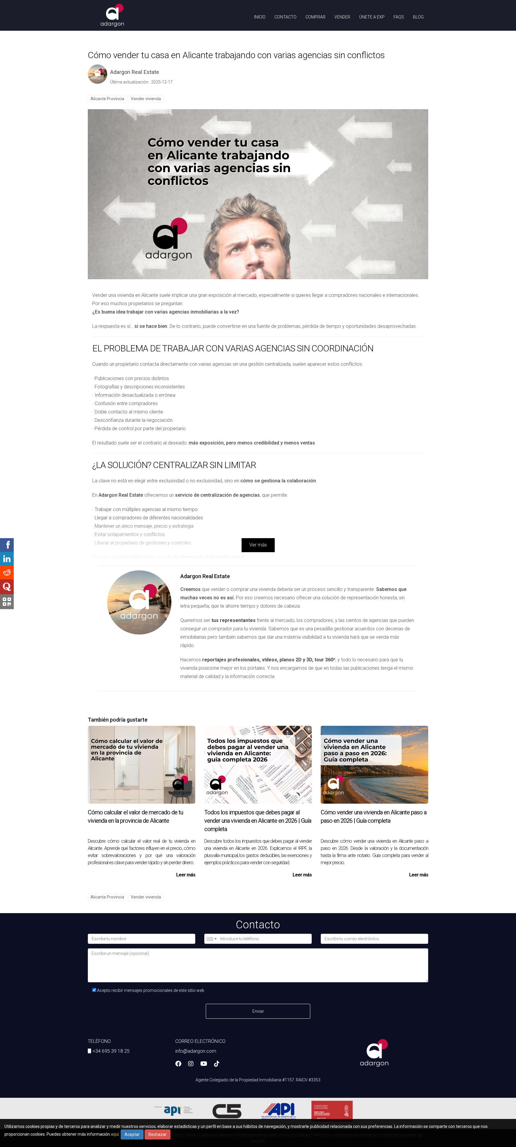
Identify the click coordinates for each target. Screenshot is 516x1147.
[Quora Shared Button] (7, 586)
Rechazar (157, 1134)
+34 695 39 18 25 (111, 1051)
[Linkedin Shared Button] (7, 559)
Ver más (258, 545)
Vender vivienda (146, 98)
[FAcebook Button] (178, 1064)
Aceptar (132, 1134)
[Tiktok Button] (216, 1064)
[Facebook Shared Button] (7, 545)
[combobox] (211, 939)
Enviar (258, 1011)
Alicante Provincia (107, 98)
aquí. (115, 1134)
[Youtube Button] (203, 1064)
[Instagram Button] (191, 1064)
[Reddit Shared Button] (7, 572)
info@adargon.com (195, 1051)
